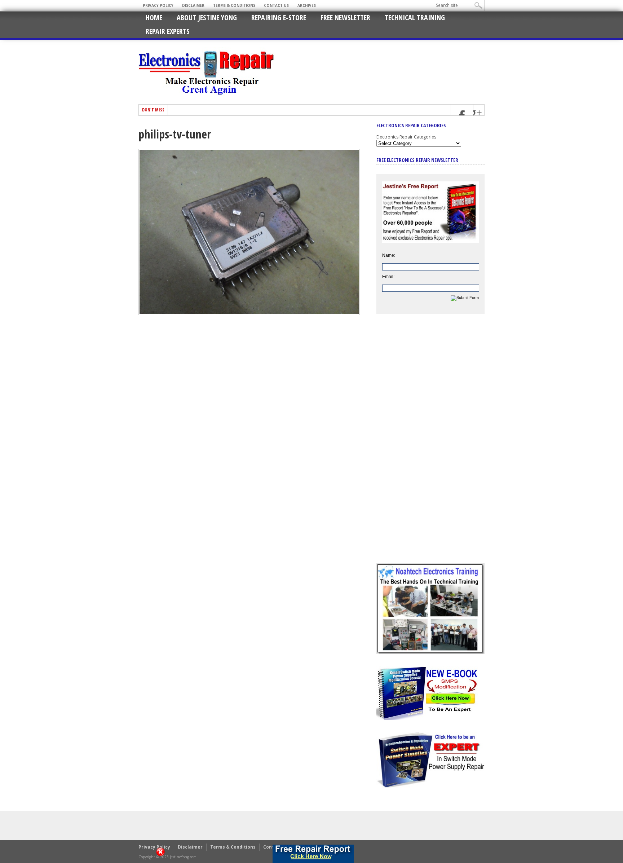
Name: (388, 255)
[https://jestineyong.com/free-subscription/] (313, 854)
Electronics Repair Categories (406, 137)
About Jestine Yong (207, 17)
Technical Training (415, 17)
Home (154, 17)
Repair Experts (168, 31)
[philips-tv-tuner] (249, 313)
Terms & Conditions (234, 5)
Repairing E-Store (278, 17)
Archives (306, 5)
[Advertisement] (430, 444)
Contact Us (276, 5)
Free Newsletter (345, 17)
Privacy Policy (158, 5)
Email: (388, 276)
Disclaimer (193, 5)
